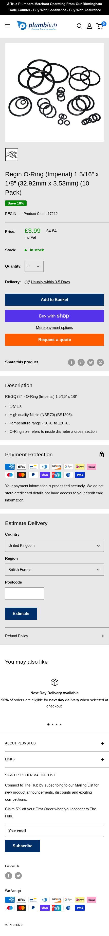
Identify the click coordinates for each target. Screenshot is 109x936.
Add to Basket (54, 299)
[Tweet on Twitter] (90, 362)
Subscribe (22, 846)
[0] (100, 26)
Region (11, 558)
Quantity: (13, 266)
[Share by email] (100, 362)
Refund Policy (16, 636)
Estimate (21, 613)
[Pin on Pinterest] (81, 362)
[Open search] (79, 26)
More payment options (54, 327)
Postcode (13, 582)
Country (12, 534)
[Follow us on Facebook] (8, 875)
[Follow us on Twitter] (18, 875)
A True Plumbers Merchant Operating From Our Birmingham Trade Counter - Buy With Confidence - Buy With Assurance (54, 7)
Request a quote (54, 339)
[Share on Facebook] (71, 362)
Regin (10, 214)
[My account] (89, 26)
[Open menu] (7, 26)
